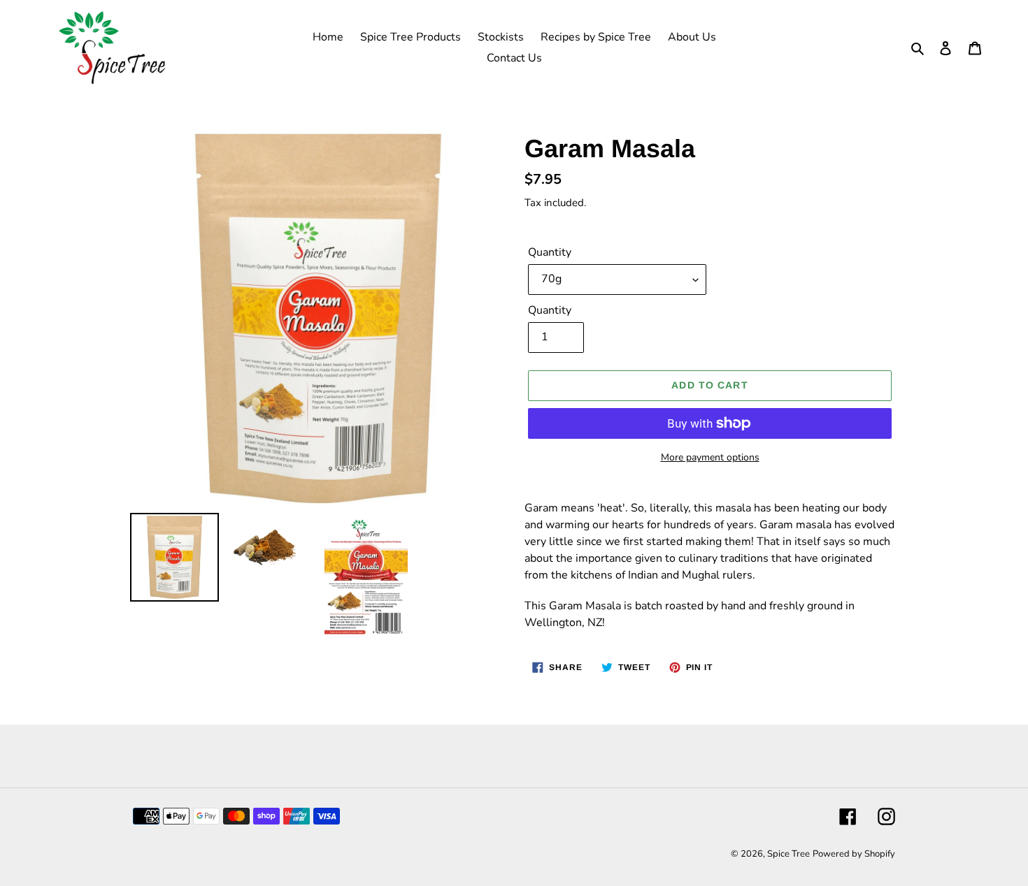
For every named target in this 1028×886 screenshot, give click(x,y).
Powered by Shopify (854, 854)
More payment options (710, 457)
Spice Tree (788, 854)
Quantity (549, 252)
